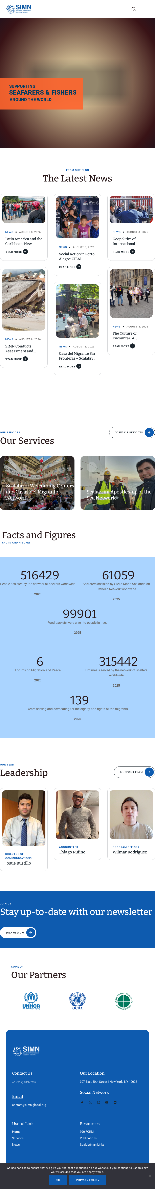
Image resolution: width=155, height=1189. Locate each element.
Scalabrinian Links (92, 1144)
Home (16, 1132)
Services (18, 1138)
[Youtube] (107, 1102)
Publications (88, 1138)
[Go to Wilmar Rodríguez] (79, 814)
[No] (150, 1176)
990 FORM (87, 1132)
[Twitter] (90, 1102)
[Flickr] (115, 1102)
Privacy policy (87, 1180)
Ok (58, 1180)
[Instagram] (98, 1102)
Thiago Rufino (20, 852)
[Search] (134, 9)
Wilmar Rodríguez (78, 852)
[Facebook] (82, 1102)
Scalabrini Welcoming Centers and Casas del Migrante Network (40, 492)
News (9, 232)
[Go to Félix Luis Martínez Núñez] (132, 814)
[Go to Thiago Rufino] (25, 814)
